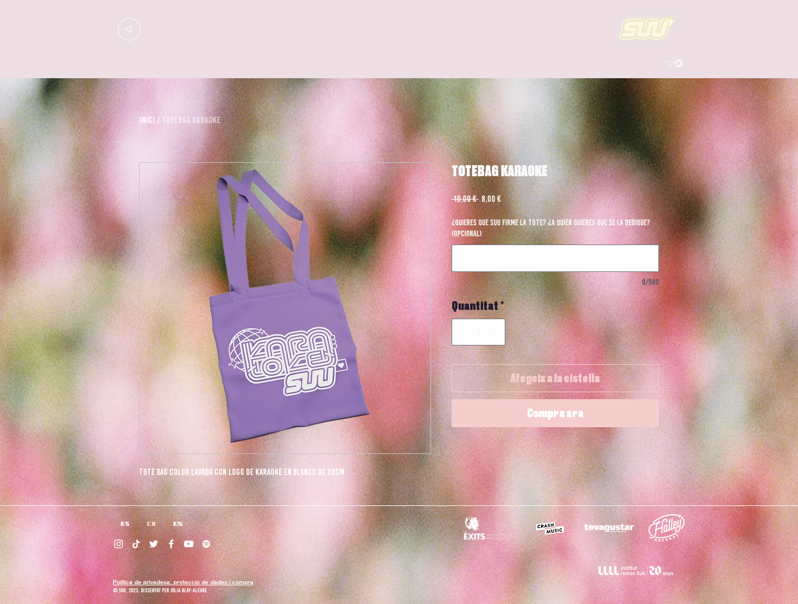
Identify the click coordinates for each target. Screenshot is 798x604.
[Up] (129, 29)
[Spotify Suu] (206, 544)
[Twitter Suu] (153, 544)
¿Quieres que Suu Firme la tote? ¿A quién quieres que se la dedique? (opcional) (551, 228)
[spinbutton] (478, 332)
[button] (675, 64)
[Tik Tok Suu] (136, 544)
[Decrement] (463, 332)
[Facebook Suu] (171, 544)
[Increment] (494, 332)
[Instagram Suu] (118, 544)
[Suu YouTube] (189, 544)
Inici (147, 119)
